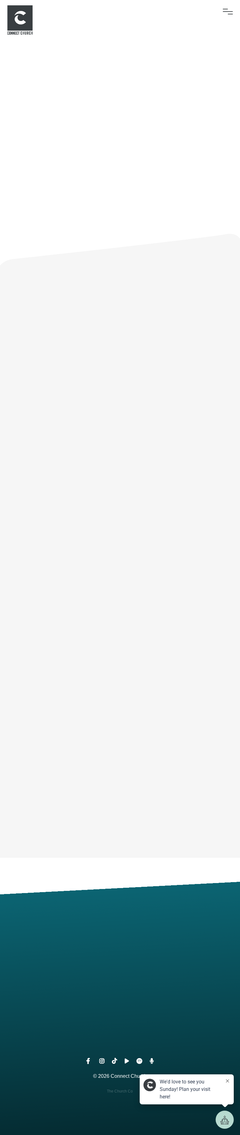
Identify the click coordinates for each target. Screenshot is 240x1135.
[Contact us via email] (60, 945)
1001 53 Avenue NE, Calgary (60, 1041)
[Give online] (180, 1006)
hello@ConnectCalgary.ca (60, 980)
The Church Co (120, 1091)
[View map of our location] (60, 1006)
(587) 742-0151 (180, 980)
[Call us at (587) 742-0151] (180, 945)
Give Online (180, 1041)
